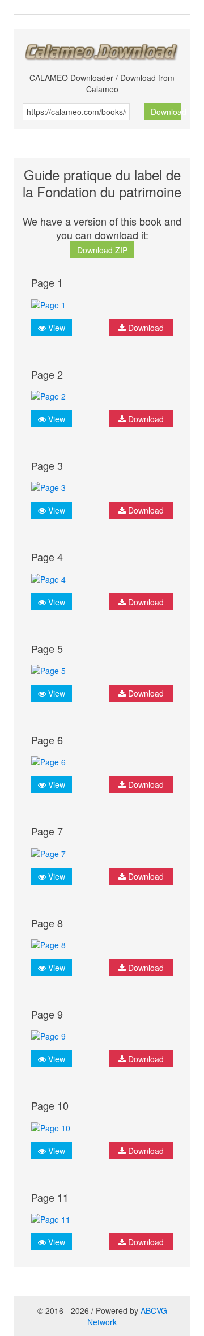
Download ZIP (102, 250)
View (55, 327)
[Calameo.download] (102, 49)
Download (166, 111)
